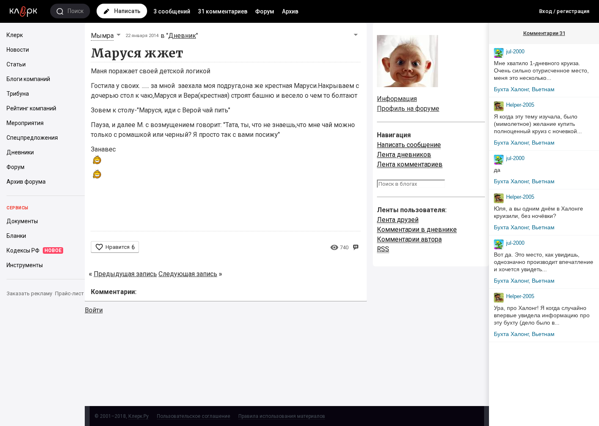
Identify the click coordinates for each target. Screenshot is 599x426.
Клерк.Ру (138, 416)
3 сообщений (172, 11)
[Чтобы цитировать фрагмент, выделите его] (355, 246)
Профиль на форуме (408, 108)
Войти (94, 310)
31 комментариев (222, 11)
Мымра (102, 36)
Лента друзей (397, 220)
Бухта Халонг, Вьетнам (524, 89)
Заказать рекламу (29, 293)
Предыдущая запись (125, 274)
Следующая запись (188, 274)
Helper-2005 (520, 105)
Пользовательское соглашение (193, 416)
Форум (264, 11)
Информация (397, 99)
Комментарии (544, 33)
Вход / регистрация (564, 11)
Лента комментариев (410, 164)
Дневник (182, 36)
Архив (290, 11)
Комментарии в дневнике (417, 229)
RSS (383, 249)
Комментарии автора (409, 239)
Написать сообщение (409, 145)
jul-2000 (515, 51)
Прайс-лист (69, 293)
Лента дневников (404, 154)
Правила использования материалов (281, 416)
